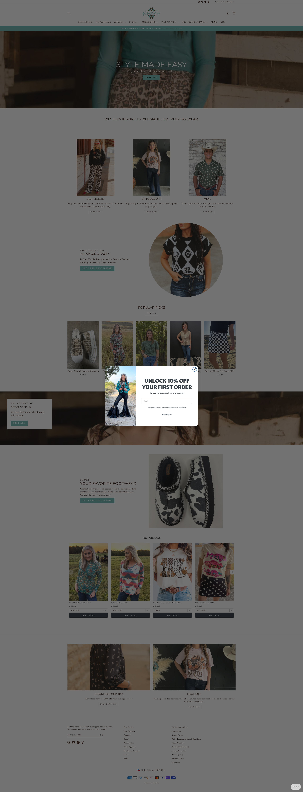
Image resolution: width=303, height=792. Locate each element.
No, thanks (167, 414)
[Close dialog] (195, 369)
